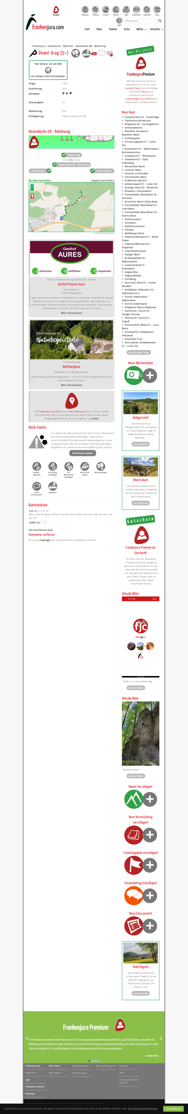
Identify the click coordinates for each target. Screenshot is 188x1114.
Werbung (123, 1065)
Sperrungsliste (55, 1072)
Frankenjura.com (32, 1065)
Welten (139, 29)
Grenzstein (130, 222)
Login (27, 1079)
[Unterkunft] (136, 9)
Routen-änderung (36, 473)
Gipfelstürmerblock (135, 226)
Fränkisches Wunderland (138, 120)
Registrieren (30, 1072)
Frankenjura (38, 46)
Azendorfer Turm (133, 339)
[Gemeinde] (146, 9)
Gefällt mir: (35, 522)
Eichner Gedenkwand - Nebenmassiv (135, 298)
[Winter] (116, 9)
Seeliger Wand (132, 254)
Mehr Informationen (71, 313)
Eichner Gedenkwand (136, 303)
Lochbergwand (132, 138)
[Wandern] (85, 9)
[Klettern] (95, 9)
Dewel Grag (74, 155)
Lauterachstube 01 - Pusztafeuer (134, 266)
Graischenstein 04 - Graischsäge (142, 117)
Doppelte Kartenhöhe (102, 180)
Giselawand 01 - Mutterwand (140, 155)
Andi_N (33, 510)
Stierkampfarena (133, 127)
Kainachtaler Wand (135, 166)
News (99, 29)
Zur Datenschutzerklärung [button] (142, 1108)
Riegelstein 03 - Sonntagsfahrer (142, 124)
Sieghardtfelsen (133, 275)
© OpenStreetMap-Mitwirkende (104, 233)
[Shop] (157, 9)
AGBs (121, 1072)
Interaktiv (155, 29)
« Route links (37, 171)
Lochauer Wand (133, 170)
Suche (127, 29)
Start (87, 29)
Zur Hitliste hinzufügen (52, 473)
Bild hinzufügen (101, 472)
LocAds (94, 418)
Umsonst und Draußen (136, 173)
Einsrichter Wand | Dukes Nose (141, 201)
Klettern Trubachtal (107, 1065)
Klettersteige (81, 1072)
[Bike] (126, 9)
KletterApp (30, 1093)
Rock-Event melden (82, 453)
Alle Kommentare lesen (41, 530)
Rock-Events (54, 1065)
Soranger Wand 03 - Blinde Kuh (141, 187)
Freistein (129, 229)
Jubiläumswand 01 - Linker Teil (141, 184)
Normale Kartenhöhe (40, 180)
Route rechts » (105, 171)
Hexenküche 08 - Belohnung (91, 46)
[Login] (119, 23)
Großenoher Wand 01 (136, 180)
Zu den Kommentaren (36, 493)
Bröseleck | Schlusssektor (138, 191)
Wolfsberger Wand (134, 233)
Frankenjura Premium (34, 1086)
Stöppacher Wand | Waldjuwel (140, 307)
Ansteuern (53, 492)
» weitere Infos (151, 1056)
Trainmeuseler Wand (135, 177)
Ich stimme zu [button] (173, 1109)
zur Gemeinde (140, 444)
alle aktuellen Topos (138, 352)
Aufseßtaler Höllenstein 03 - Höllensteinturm (138, 291)
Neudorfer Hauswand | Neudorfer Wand (135, 132)
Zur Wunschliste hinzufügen (68, 474)
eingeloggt (44, 540)
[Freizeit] (105, 9)
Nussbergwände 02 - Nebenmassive (134, 259)
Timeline (113, 29)
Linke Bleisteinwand (135, 251)
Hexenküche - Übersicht (60, 46)
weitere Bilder (135, 688)
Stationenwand (133, 219)
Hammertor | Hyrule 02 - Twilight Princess (136, 312)
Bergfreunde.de (82, 1065)
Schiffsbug (130, 279)
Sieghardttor (131, 272)
